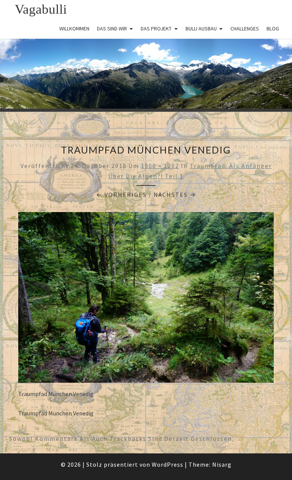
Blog (273, 28)
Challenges (244, 28)
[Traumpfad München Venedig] (146, 300)
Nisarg (222, 464)
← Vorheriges (121, 194)
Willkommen (74, 28)
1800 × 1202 (160, 166)
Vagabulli (41, 9)
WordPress (167, 464)
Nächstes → (175, 194)
